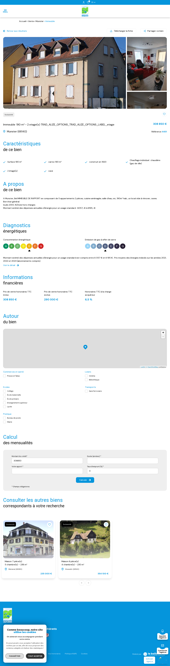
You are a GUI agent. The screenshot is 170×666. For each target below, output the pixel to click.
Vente (31, 21)
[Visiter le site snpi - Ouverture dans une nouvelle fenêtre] (46, 635)
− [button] (163, 336)
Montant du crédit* (19, 456)
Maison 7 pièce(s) (16, 563)
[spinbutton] (122, 471)
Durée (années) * (94, 456)
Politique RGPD (71, 654)
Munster (40, 21)
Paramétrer (14, 656)
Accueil (22, 21)
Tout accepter (35, 656)
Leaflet (143, 367)
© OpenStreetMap (152, 367)
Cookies (84, 654)
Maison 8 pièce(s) (72, 563)
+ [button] (163, 332)
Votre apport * (17, 466)
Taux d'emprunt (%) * (95, 466)
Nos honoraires (54, 654)
